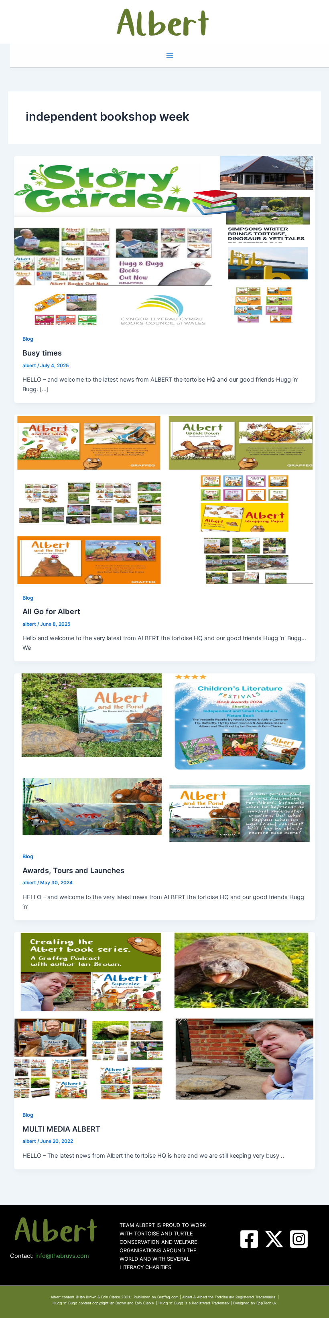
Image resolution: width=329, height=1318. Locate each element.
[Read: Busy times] (164, 240)
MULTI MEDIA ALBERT (61, 1128)
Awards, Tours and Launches (73, 870)
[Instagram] (299, 1239)
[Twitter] (274, 1239)
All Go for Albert (51, 611)
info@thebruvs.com (62, 1255)
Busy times (42, 352)
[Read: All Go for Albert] (164, 499)
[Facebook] (249, 1239)
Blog (27, 339)
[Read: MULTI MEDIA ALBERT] (164, 1016)
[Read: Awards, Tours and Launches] (164, 757)
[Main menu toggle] (169, 55)
